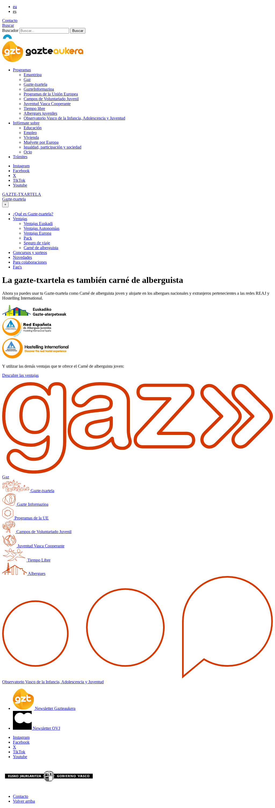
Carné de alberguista (41, 247)
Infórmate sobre (26, 123)
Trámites (20, 156)
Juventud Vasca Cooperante (47, 103)
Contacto (9, 20)
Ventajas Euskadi (38, 223)
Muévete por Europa (41, 142)
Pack (28, 238)
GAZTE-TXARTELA (21, 194)
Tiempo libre (34, 108)
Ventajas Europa (37, 233)
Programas (22, 70)
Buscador (10, 30)
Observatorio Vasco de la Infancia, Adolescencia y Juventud (74, 118)
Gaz (27, 79)
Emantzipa (33, 74)
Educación (33, 128)
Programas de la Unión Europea (51, 94)
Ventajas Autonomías (41, 228)
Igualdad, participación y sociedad (52, 147)
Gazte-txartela (35, 84)
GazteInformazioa (39, 89)
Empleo (30, 132)
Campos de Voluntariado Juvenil (51, 99)
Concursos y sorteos (30, 252)
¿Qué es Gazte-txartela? (33, 214)
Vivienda (31, 137)
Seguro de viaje (37, 243)
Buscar (8, 25)
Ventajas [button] (20, 218)
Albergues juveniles (40, 113)
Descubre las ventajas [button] (20, 375)
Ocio (28, 152)
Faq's (17, 267)
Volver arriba (24, 801)
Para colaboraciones (30, 262)
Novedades (22, 257)
